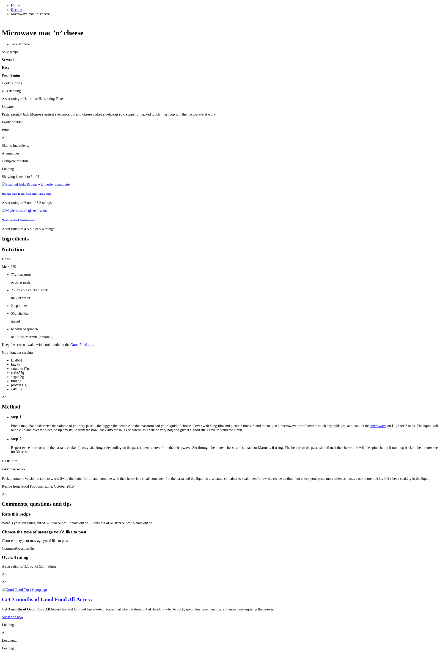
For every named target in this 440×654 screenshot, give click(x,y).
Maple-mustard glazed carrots (18, 219)
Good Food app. (82, 345)
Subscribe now (12, 617)
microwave (378, 426)
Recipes (16, 10)
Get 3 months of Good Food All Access (47, 599)
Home (15, 6)
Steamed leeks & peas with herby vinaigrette (26, 193)
